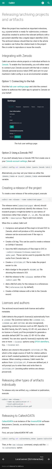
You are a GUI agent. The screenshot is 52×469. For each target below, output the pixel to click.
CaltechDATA (7, 421)
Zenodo (5, 64)
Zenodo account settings (16, 161)
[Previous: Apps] (3, 458)
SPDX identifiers (42, 342)
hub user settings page (19, 86)
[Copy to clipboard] (49, 167)
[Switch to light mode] (42, 2)
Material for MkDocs (17, 466)
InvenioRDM (36, 421)
